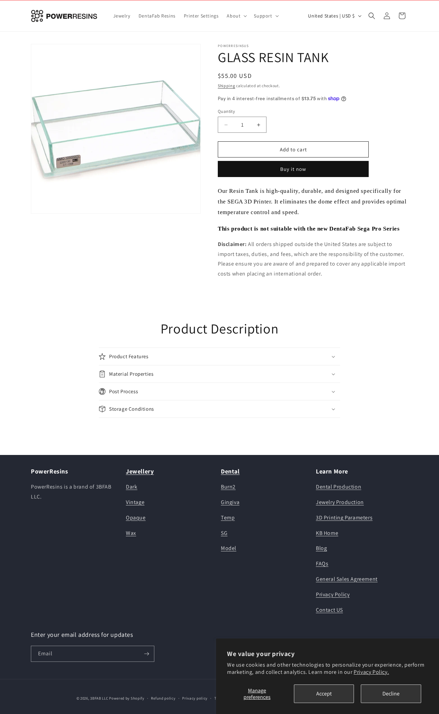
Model (228, 548)
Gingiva (230, 502)
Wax (131, 533)
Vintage (135, 502)
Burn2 (228, 486)
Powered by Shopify (126, 698)
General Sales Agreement (347, 579)
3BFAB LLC (99, 698)
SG (224, 533)
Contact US (329, 609)
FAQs (322, 563)
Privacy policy (194, 698)
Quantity (226, 111)
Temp (228, 517)
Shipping (226, 85)
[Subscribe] (146, 654)
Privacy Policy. (371, 672)
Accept (324, 693)
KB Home (327, 533)
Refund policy (163, 698)
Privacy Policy (332, 594)
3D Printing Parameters (344, 517)
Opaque (136, 517)
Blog (321, 548)
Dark (131, 486)
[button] (236, 16)
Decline (391, 693)
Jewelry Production (340, 502)
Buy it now (293, 169)
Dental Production (338, 486)
